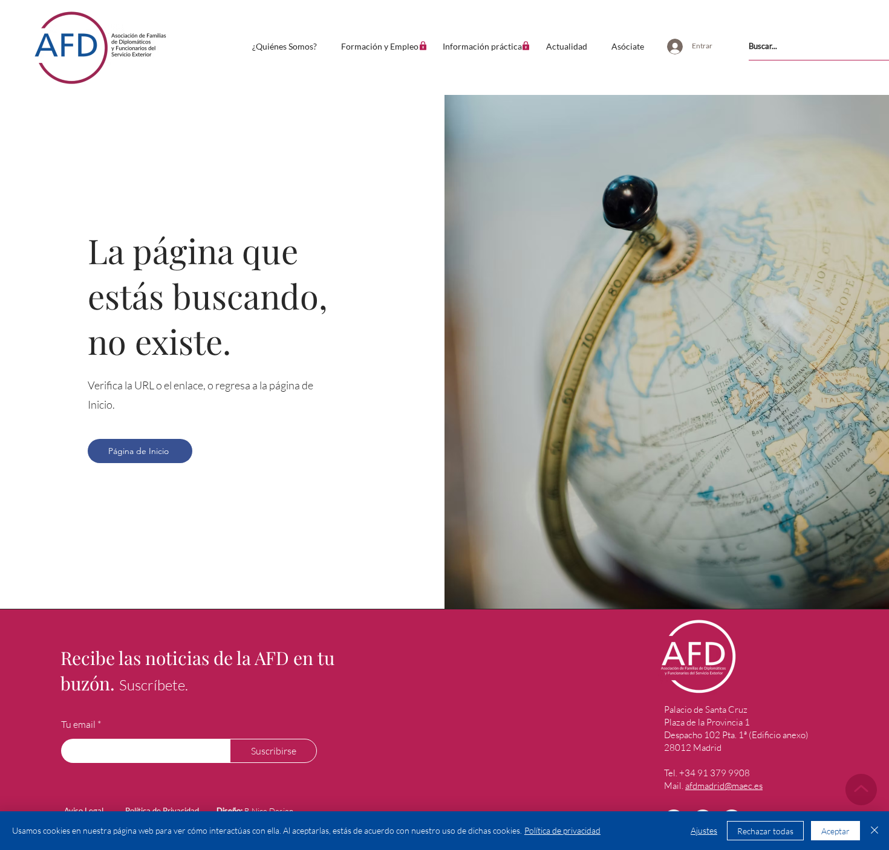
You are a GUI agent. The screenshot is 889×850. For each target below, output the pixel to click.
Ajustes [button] (704, 830)
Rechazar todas (765, 831)
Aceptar (835, 831)
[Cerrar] (874, 830)
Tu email (78, 724)
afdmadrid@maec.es (724, 785)
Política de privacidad (562, 830)
